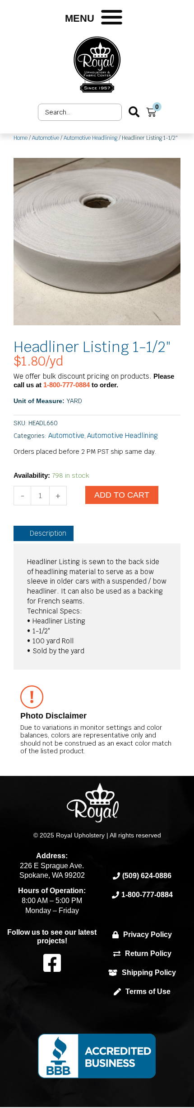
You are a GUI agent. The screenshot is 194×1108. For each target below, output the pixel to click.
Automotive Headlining (90, 138)
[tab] (44, 533)
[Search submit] (134, 112)
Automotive (45, 138)
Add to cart (121, 494)
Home (21, 138)
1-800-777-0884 (67, 385)
